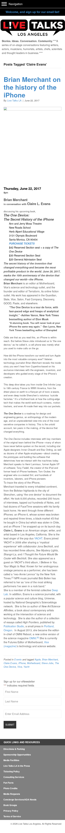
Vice (19, 666)
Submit (9, 724)
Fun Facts (8, 782)
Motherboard (33, 663)
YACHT (38, 538)
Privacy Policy (10, 810)
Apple (38, 659)
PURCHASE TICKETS (22, 243)
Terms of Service (12, 816)
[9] (38, 637)
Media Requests (11, 794)
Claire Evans (10, 663)
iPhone (22, 663)
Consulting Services (13, 777)
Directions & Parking (14, 749)
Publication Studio (14, 626)
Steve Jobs (47, 663)
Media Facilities (11, 760)
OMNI (32, 638)
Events (18, 659)
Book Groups (10, 805)
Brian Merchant (50, 659)
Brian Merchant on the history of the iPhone (32, 86)
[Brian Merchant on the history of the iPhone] (32, 180)
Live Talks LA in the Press (16, 765)
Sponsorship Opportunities (17, 754)
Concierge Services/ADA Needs (19, 799)
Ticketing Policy (11, 771)
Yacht (26, 666)
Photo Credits (10, 788)
